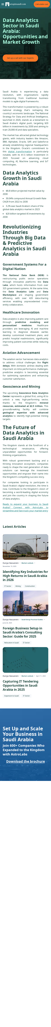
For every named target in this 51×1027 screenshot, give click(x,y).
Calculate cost (41, 4)
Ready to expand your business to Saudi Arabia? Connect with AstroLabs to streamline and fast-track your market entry (25, 507)
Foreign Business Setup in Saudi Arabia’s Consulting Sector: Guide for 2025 (22, 632)
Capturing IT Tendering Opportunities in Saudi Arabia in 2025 (20, 685)
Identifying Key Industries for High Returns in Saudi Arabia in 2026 (25, 576)
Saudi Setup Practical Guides (32, 619)
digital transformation (20, 151)
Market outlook (27, 563)
